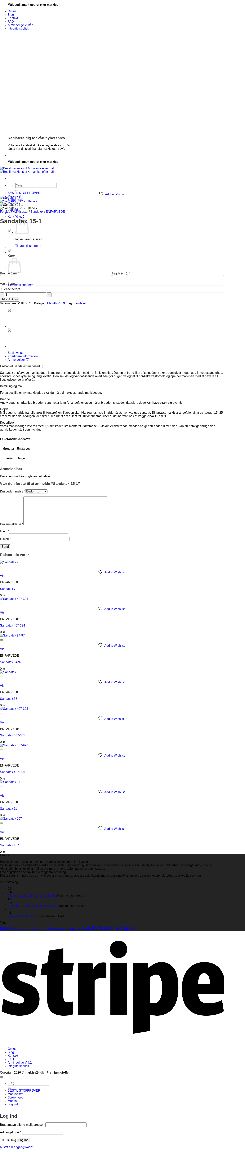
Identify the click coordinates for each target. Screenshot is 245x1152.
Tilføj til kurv (10, 299)
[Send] (16, 190)
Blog (11, 14)
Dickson (7, 928)
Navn (4, 531)
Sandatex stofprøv (64, 928)
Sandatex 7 (8, 588)
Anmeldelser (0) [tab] (18, 359)
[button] (16, 216)
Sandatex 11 (8, 808)
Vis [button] (2, 575)
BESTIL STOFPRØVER (24, 192)
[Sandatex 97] (17, 346)
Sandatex (36, 211)
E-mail (5, 539)
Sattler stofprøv (117, 928)
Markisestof (20, 211)
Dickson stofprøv (24, 929)
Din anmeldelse (11, 524)
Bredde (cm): (9, 273)
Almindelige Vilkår (20, 25)
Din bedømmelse (12, 491)
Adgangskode (10, 1132)
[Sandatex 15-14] (17, 247)
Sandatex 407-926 (12, 772)
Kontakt (13, 18)
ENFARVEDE (55, 211)
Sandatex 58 (8, 698)
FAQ (11, 21)
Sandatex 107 (9, 845)
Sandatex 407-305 (12, 735)
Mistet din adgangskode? (17, 1147)
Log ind (23, 1140)
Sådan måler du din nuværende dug (32, 895)
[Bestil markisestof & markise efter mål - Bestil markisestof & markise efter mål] (27, 170)
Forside (5, 211)
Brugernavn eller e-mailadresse (22, 1124)
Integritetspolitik (18, 28)
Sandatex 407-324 (12, 625)
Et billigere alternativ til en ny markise (33, 905)
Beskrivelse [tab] (16, 352)
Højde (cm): (120, 273)
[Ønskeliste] (1, 188)
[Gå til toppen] (1, 1077)
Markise (13, 1101)
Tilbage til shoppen (28, 245)
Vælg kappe (8, 283)
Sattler (90, 928)
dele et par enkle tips (22, 916)
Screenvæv (15, 1097)
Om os (12, 11)
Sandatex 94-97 (11, 662)
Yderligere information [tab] (23, 356)
